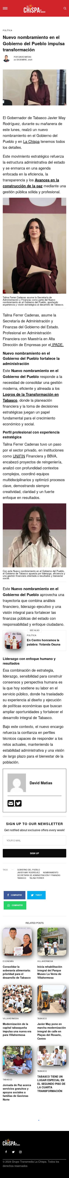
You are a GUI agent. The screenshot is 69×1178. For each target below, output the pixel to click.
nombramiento (50, 872)
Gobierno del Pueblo (28, 870)
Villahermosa (45, 961)
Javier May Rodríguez (28, 872)
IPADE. (57, 344)
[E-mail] (11, 804)
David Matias (24, 57)
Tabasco (21, 878)
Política (7, 30)
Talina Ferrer (36, 878)
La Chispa (31, 141)
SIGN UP (34, 853)
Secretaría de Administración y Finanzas (38, 875)
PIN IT (36, 250)
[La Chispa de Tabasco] (34, 8)
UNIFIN (19, 456)
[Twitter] (18, 804)
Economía (8, 961)
